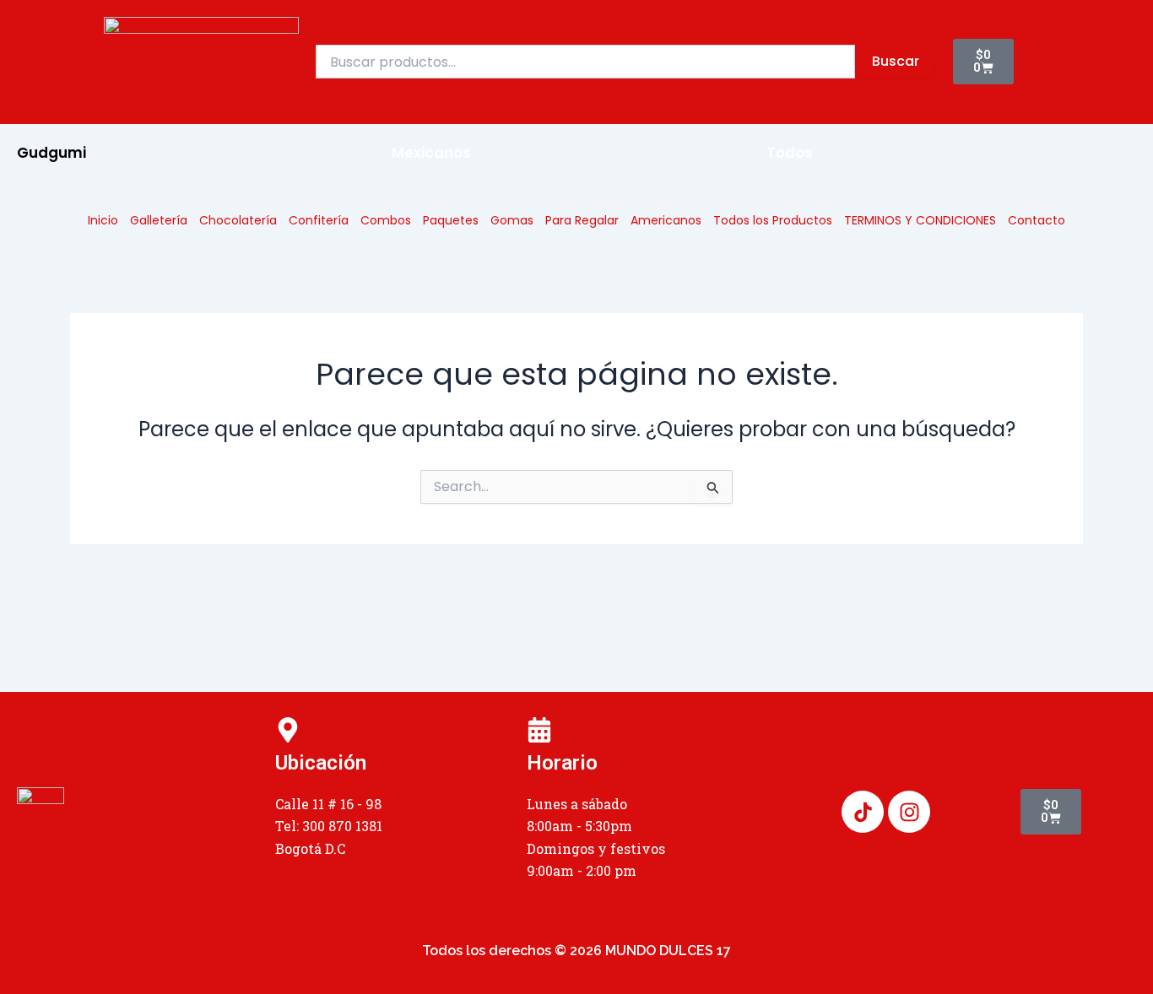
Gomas (511, 220)
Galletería (158, 220)
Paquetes (451, 220)
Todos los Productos (772, 220)
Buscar (895, 61)
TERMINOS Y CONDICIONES (920, 220)
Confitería (319, 220)
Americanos (666, 220)
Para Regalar (582, 220)
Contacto (1036, 220)
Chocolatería (238, 220)
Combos (385, 220)
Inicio (103, 220)
